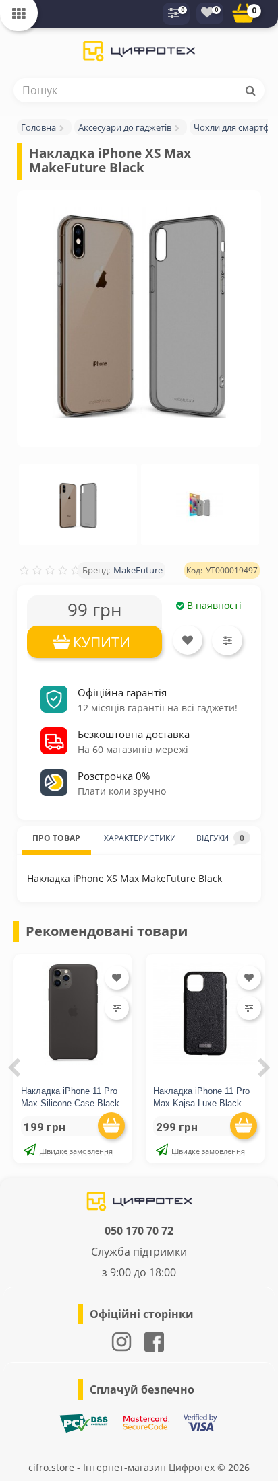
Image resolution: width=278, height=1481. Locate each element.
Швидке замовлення (76, 1151)
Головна (38, 127)
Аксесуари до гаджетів (124, 127)
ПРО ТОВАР (56, 838)
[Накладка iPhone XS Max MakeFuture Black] (139, 312)
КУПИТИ (101, 642)
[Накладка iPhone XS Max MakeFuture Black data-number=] (78, 505)
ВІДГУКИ (220, 838)
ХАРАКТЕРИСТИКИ (140, 838)
